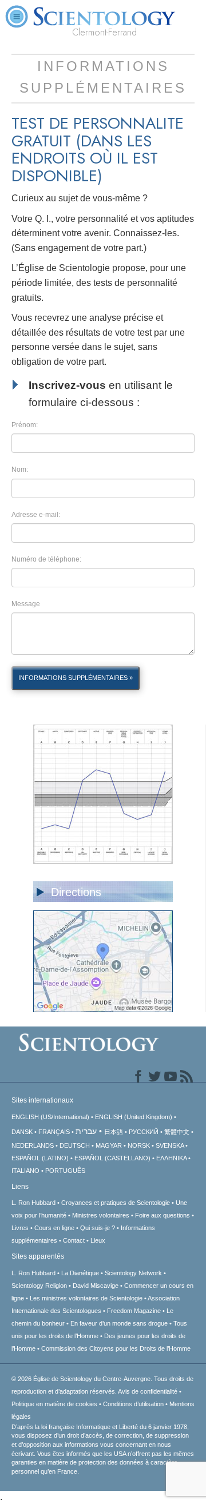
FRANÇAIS (54, 1131)
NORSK (139, 1145)
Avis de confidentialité (147, 1391)
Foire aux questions (162, 1215)
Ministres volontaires (100, 1215)
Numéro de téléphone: (46, 559)
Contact (74, 1240)
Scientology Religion (39, 1285)
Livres (20, 1227)
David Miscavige (95, 1285)
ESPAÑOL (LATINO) (40, 1158)
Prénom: (24, 425)
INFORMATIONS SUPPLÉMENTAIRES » (75, 677)
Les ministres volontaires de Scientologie (86, 1298)
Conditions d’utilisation (133, 1403)
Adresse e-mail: (35, 515)
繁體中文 (176, 1131)
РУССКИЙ (144, 1131)
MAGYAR (109, 1145)
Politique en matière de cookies (54, 1403)
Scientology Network (133, 1273)
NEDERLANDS (32, 1145)
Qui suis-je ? (97, 1227)
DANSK (22, 1131)
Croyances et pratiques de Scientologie (115, 1202)
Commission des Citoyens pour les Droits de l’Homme (116, 1348)
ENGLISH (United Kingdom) (133, 1116)
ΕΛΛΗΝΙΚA (171, 1158)
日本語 (113, 1131)
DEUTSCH (75, 1145)
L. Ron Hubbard (33, 1202)
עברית (86, 1131)
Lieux (97, 1240)
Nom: (19, 469)
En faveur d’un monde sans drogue (119, 1323)
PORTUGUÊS (65, 1170)
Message (25, 604)
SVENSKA (170, 1145)
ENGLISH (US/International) (50, 1116)
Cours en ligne (54, 1227)
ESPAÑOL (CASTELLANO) (112, 1158)
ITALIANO (25, 1170)
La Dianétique (80, 1273)
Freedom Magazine (134, 1310)
